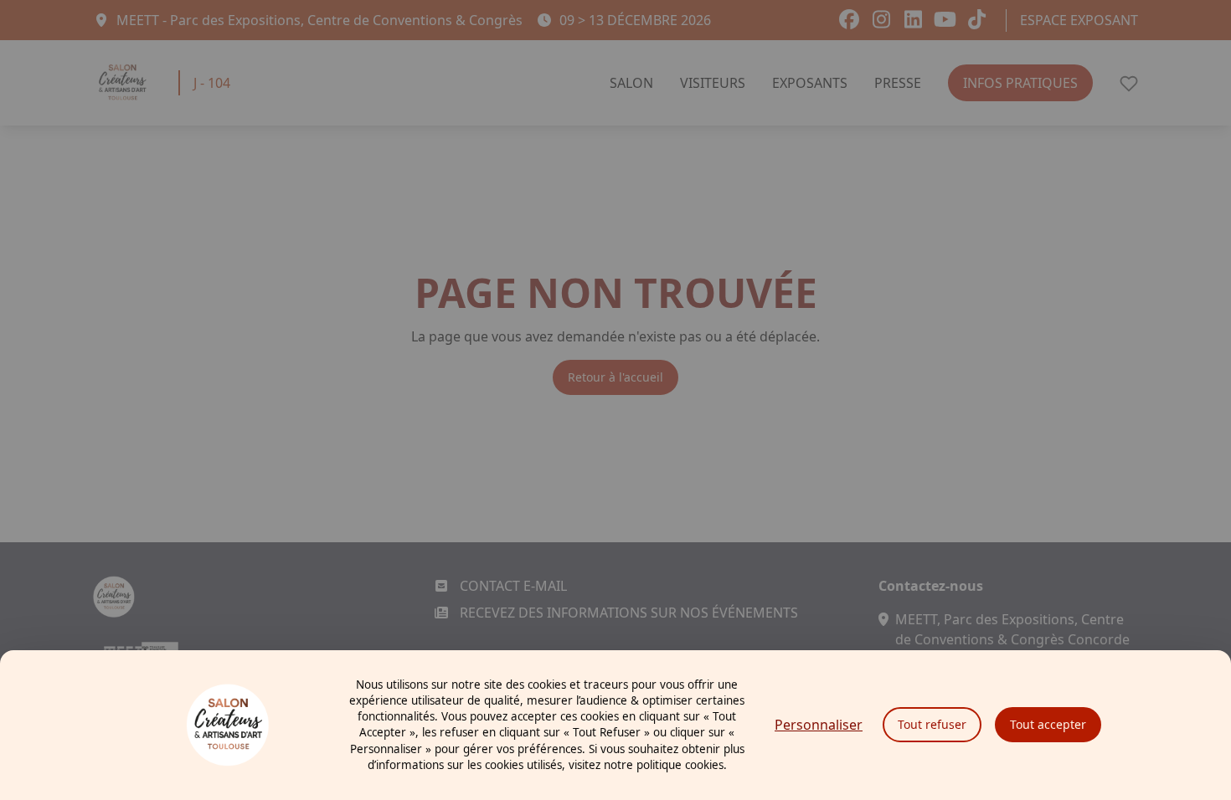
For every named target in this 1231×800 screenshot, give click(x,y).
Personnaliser (819, 724)
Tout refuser (932, 724)
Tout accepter (1048, 724)
